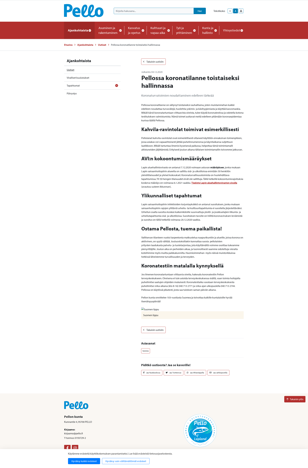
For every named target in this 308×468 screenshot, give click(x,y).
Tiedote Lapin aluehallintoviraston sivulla (214, 182)
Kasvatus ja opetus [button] (134, 30)
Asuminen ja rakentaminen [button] (107, 30)
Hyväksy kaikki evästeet (84, 461)
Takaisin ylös (296, 399)
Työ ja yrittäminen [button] (184, 30)
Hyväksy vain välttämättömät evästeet (125, 461)
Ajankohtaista (85, 44)
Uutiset (102, 44)
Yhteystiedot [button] (231, 30)
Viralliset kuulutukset (78, 77)
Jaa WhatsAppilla (197, 372)
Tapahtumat (73, 85)
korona (146, 350)
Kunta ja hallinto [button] (207, 30)
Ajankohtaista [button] (78, 30)
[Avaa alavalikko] (116, 85)
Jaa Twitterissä (175, 372)
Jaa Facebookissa (153, 372)
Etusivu (68, 44)
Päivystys (72, 93)
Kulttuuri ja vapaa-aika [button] (158, 30)
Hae (200, 11)
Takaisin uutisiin (155, 61)
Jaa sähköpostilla (220, 372)
